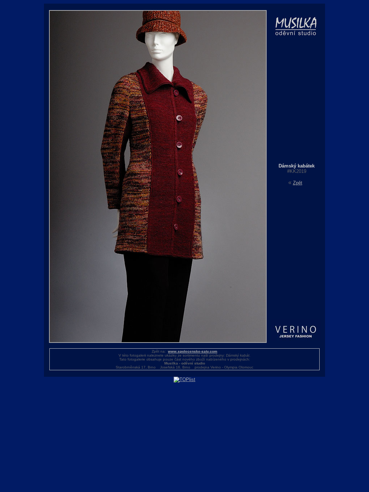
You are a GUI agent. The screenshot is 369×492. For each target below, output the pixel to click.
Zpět (297, 182)
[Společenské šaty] (297, 161)
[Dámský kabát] (158, 341)
